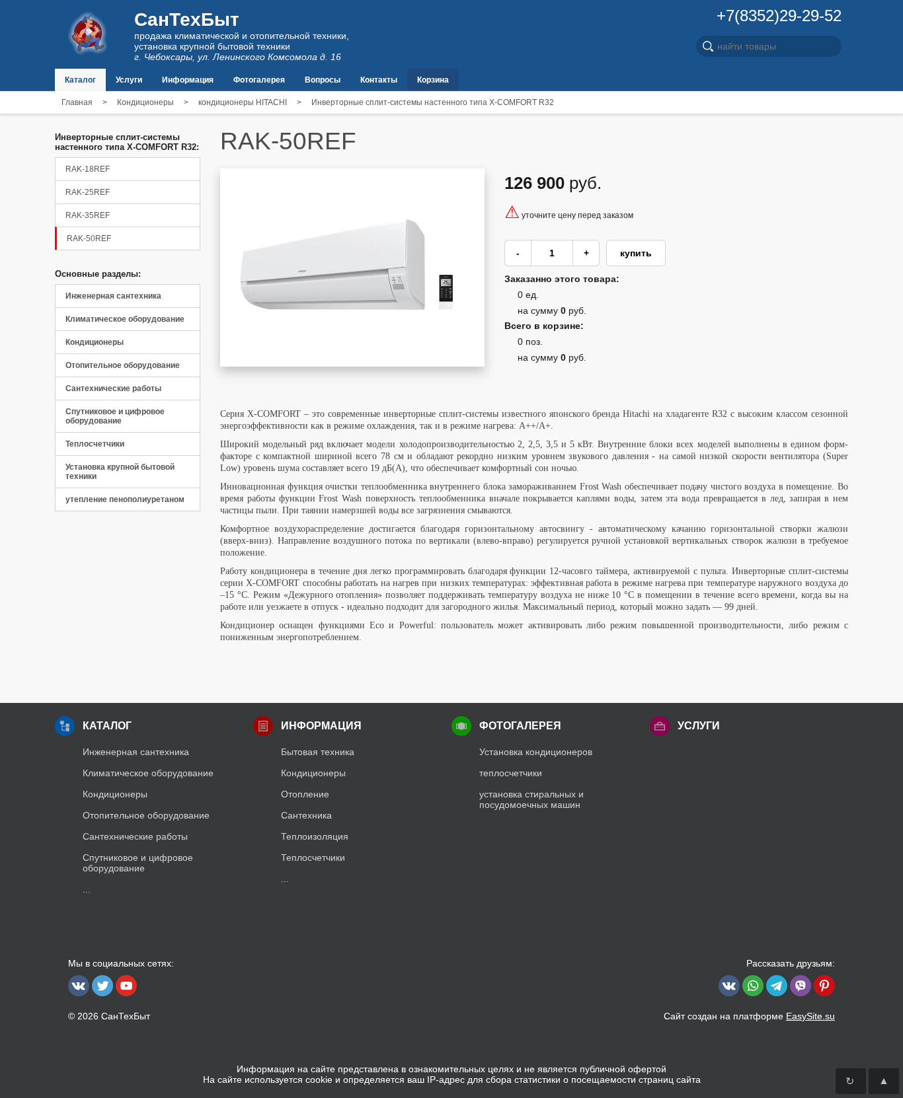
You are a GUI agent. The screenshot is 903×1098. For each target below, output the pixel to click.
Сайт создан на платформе (749, 1016)
